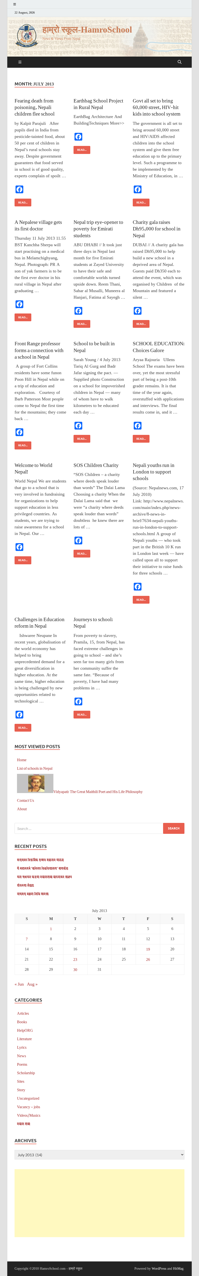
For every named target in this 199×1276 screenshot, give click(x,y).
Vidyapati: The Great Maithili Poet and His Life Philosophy (98, 791)
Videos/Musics (28, 1115)
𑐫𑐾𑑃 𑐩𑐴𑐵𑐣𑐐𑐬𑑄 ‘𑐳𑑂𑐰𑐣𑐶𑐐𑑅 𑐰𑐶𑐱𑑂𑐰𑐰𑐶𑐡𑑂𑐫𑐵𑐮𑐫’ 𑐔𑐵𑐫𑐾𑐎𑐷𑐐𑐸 (42, 868)
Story (21, 1089)
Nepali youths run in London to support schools (153, 471)
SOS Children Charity (96, 465)
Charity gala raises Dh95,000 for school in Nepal (157, 228)
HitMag (178, 1268)
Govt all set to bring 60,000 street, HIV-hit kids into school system (156, 107)
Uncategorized (28, 1098)
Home (21, 759)
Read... (21, 201)
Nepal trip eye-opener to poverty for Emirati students (98, 228)
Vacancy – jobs (28, 1106)
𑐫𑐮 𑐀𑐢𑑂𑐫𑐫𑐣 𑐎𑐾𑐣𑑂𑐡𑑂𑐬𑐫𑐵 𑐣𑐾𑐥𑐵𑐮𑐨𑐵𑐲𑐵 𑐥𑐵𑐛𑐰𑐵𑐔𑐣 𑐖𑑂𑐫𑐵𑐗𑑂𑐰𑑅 (44, 876)
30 (75, 969)
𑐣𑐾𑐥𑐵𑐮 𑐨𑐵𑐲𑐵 (23, 1123)
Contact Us (25, 800)
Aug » (32, 984)
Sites (20, 1081)
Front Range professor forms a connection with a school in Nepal (39, 350)
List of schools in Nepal (34, 768)
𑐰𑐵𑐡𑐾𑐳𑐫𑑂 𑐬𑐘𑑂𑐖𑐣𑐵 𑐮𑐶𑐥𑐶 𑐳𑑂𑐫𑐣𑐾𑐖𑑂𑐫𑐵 (33, 893)
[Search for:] (99, 828)
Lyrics (21, 1047)
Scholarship (26, 1072)
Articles (23, 1013)
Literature (24, 1038)
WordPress (159, 1268)
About (22, 808)
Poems (22, 1064)
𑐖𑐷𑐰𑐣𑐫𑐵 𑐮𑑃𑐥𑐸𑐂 (25, 885)
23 (75, 959)
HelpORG (25, 1030)
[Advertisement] (99, 1203)
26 (148, 959)
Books (22, 1021)
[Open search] (179, 62)
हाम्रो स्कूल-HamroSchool (87, 30)
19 (148, 949)
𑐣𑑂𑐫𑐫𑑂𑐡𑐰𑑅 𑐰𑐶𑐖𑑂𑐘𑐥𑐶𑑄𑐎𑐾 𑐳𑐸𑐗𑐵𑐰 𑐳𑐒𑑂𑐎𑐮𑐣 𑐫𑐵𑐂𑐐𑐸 (40, 859)
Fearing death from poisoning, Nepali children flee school (35, 107)
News (21, 1055)
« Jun (19, 984)
